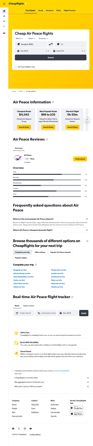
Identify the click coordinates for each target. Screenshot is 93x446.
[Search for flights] (4, 11)
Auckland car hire (58, 277)
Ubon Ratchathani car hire (23, 277)
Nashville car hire (58, 283)
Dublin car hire (19, 287)
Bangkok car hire (20, 270)
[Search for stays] (4, 16)
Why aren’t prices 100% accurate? (28, 386)
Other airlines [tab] (40, 252)
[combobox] (43, 38)
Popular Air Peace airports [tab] (60, 252)
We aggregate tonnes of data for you (29, 382)
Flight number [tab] (28, 306)
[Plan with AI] (4, 26)
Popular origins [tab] (21, 258)
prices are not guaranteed (61, 371)
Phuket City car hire (58, 270)
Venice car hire (19, 280)
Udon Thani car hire (20, 283)
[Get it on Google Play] (76, 408)
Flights (21, 91)
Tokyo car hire (56, 280)
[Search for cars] (4, 21)
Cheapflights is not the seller (26, 378)
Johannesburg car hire (21, 273)
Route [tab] (17, 306)
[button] (4, 3)
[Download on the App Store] (76, 413)
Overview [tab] (19, 148)
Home (14, 91)
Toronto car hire (57, 287)
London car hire (57, 273)
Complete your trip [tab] (22, 252)
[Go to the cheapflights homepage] (18, 4)
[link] (24, 127)
